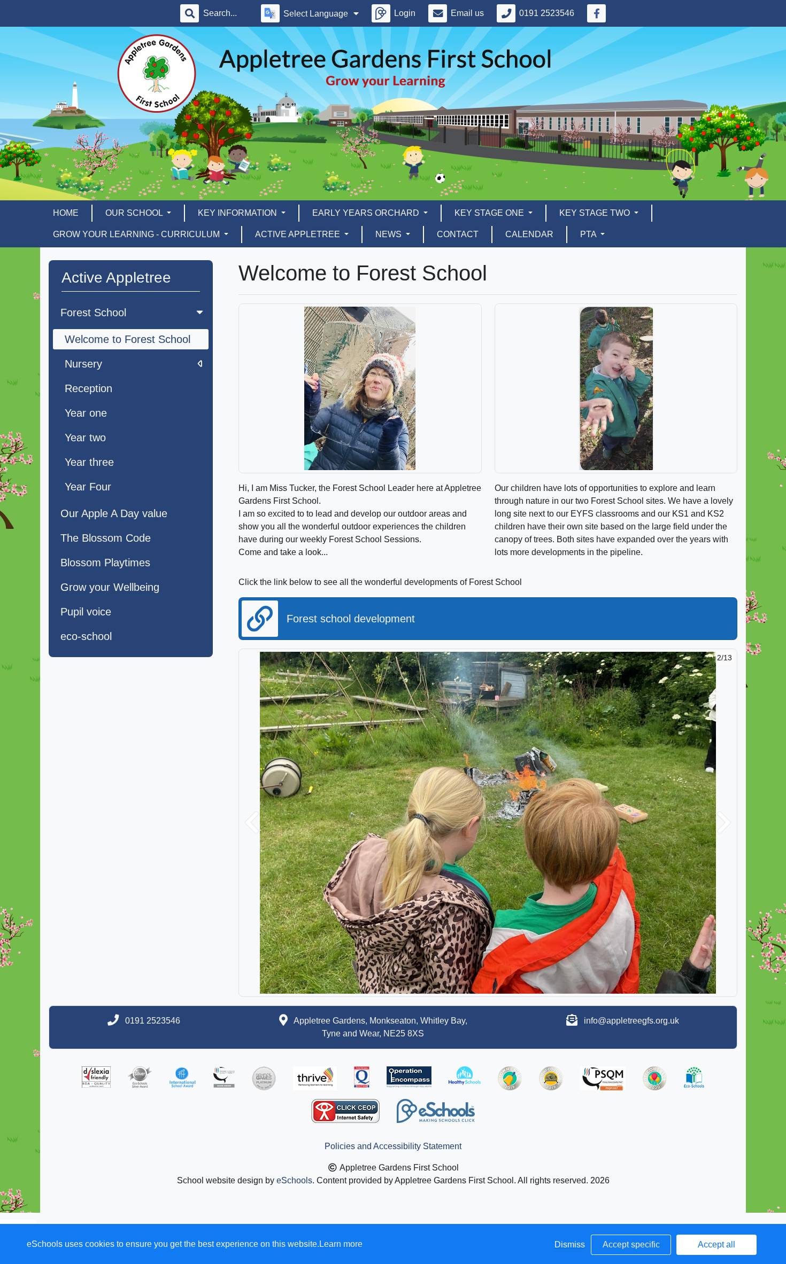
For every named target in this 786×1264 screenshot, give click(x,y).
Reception (88, 388)
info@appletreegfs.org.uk (631, 1020)
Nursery (83, 364)
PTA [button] (589, 234)
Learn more (341, 1244)
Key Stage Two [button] (595, 212)
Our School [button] (135, 212)
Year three (89, 462)
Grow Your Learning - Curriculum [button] (137, 234)
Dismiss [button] (569, 1244)
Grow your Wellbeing (109, 587)
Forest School (93, 312)
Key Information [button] (238, 212)
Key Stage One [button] (490, 212)
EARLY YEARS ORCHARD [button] (366, 212)
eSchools (294, 1180)
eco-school (86, 636)
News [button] (389, 234)
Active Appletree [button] (298, 234)
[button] (251, 823)
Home (66, 212)
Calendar (529, 234)
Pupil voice (85, 612)
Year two (85, 437)
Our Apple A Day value (113, 513)
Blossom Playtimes (105, 562)
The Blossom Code (105, 538)
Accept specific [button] (631, 1244)
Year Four (88, 487)
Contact (458, 234)
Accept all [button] (716, 1244)
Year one (86, 413)
